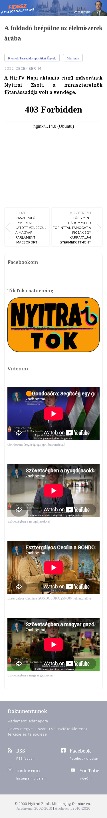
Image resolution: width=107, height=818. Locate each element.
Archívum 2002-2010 (35, 809)
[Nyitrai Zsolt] (53, 8)
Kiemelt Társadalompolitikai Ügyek (32, 58)
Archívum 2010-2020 (72, 809)
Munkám (73, 58)
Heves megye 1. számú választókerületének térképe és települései (48, 731)
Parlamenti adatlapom (28, 720)
